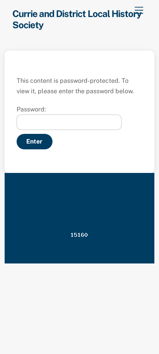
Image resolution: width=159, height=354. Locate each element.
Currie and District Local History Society (75, 218)
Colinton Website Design (79, 227)
